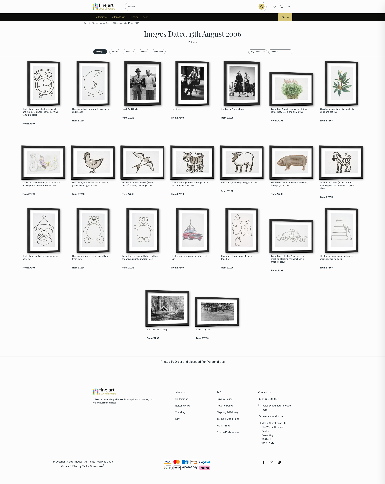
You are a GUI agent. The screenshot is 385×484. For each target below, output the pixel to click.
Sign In (285, 17)
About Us (180, 392)
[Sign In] (289, 6)
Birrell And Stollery (131, 109)
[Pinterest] (271, 463)
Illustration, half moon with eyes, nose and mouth (90, 110)
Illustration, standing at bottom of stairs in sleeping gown (336, 257)
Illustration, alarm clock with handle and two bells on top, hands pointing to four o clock (40, 112)
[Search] (262, 7)
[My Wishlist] (274, 6)
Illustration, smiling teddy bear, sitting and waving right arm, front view (140, 257)
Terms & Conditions (228, 418)
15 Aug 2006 (133, 23)
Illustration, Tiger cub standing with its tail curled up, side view (189, 184)
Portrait (115, 51)
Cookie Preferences (228, 432)
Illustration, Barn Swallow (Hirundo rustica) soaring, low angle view (138, 184)
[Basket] (282, 6)
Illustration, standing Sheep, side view (239, 182)
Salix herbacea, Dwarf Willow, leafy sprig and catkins (337, 110)
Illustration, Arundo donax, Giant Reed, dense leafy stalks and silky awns (289, 110)
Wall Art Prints (90, 23)
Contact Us (264, 392)
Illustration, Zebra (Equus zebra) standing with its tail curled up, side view (337, 185)
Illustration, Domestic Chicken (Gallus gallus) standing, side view (90, 184)
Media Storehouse (92, 466)
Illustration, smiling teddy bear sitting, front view (90, 257)
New (145, 17)
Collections (101, 17)
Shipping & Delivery (227, 412)
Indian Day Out (203, 329)
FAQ (219, 392)
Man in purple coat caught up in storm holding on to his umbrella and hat (41, 184)
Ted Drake (176, 109)
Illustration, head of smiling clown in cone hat (40, 257)
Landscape (129, 51)
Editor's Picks (118, 17)
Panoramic (158, 51)
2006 (115, 23)
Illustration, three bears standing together (236, 257)
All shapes (100, 51)
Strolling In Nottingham (232, 109)
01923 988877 (270, 398)
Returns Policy (225, 405)
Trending (134, 17)
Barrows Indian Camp (157, 329)
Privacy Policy (224, 398)
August (122, 23)
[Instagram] (279, 463)
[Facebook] (263, 463)
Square (144, 51)
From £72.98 (29, 123)
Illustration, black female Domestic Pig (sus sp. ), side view (289, 184)
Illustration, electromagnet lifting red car (189, 257)
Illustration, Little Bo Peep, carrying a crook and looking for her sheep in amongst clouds (288, 259)
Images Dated (105, 23)
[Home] (106, 6)
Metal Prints (223, 425)
